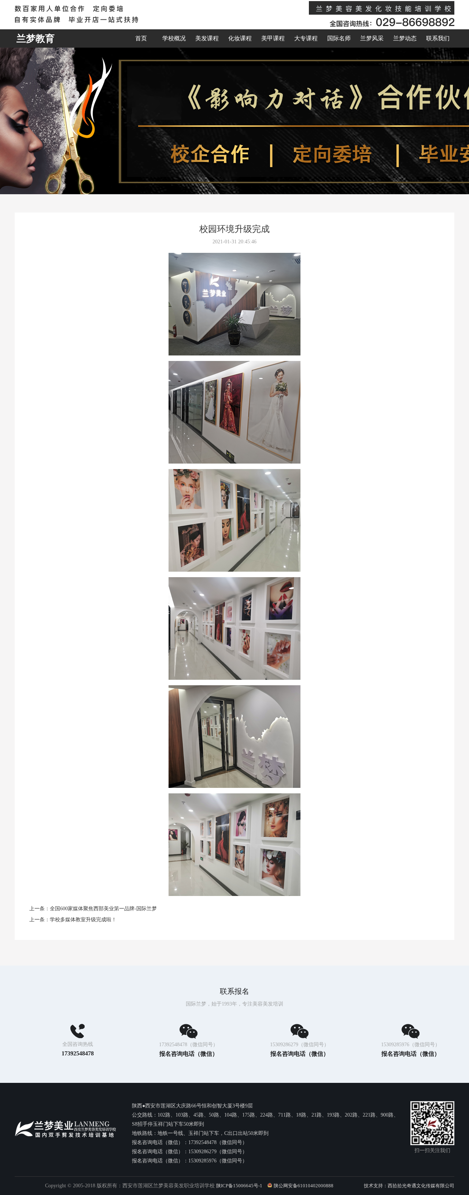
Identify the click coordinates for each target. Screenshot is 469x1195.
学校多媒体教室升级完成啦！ (83, 919)
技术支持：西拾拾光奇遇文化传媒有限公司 (409, 1185)
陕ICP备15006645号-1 (239, 1185)
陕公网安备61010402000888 (303, 1185)
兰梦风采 (372, 38)
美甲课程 (273, 38)
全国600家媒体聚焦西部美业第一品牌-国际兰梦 (103, 908)
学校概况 (174, 38)
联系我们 (438, 38)
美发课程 (207, 38)
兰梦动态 (405, 38)
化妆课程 (240, 38)
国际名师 (339, 38)
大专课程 (306, 38)
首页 (141, 38)
